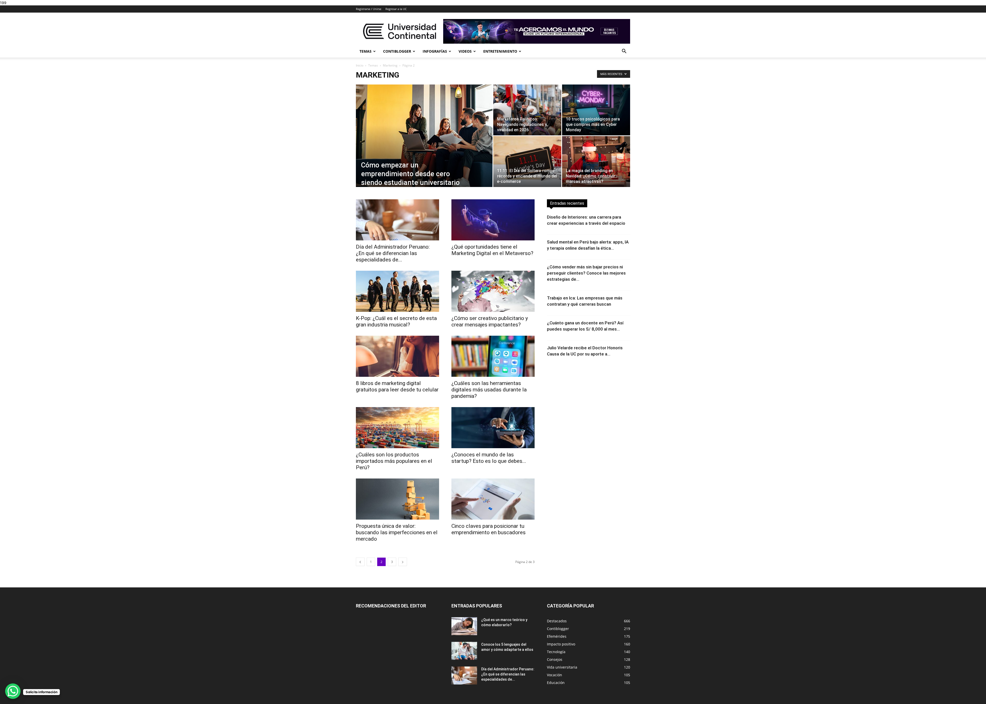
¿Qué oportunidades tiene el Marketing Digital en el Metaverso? (492, 250)
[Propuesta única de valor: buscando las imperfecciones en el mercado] (397, 499)
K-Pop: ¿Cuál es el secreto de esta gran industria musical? (396, 321)
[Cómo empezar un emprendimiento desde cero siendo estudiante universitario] (424, 142)
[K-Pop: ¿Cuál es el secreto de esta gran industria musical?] (397, 291)
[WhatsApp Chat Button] (13, 691)
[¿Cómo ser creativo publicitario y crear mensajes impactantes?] (493, 291)
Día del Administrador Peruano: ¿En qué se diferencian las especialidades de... (393, 253)
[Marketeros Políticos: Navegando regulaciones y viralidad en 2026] (527, 110)
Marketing (390, 65)
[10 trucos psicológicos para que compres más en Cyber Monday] (596, 110)
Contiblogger (397, 51)
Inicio (359, 65)
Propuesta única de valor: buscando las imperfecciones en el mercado (397, 532)
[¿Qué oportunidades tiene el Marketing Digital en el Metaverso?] (493, 219)
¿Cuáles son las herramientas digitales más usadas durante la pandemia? (489, 389)
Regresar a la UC (396, 9)
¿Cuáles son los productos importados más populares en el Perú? (394, 461)
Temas (365, 51)
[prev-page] (360, 562)
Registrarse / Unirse (368, 9)
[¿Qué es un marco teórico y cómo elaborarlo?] (464, 626)
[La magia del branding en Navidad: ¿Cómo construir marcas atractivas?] (596, 161)
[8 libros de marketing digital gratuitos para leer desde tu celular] (397, 356)
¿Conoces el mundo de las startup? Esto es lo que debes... (488, 458)
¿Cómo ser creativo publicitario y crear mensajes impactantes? (489, 321)
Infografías (435, 51)
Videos (465, 51)
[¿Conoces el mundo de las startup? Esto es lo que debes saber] (493, 427)
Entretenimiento (500, 51)
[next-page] (402, 562)
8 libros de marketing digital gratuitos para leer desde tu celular (397, 386)
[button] (624, 51)
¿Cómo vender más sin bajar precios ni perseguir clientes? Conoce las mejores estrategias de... (586, 273)
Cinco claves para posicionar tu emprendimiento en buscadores (488, 529)
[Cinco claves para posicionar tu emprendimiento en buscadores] (493, 499)
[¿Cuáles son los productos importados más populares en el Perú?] (397, 427)
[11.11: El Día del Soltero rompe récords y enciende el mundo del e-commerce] (527, 161)
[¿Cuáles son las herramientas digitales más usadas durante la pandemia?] (493, 356)
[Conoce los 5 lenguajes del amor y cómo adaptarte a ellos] (464, 651)
